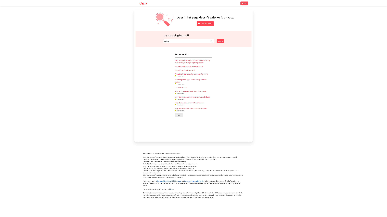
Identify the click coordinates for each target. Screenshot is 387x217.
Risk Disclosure (176, 181)
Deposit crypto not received (185, 70)
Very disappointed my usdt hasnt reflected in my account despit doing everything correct (192, 61)
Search (220, 41)
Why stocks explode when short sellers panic (191, 108)
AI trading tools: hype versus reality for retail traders (191, 81)
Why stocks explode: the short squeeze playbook (192, 97)
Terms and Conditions (164, 181)
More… (179, 115)
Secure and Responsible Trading (194, 181)
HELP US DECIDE (181, 87)
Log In (245, 3)
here (171, 189)
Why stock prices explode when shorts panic (190, 91)
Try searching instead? (176, 35)
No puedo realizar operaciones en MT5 (189, 66)
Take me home (206, 24)
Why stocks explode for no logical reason (189, 103)
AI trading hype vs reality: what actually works (191, 74)
